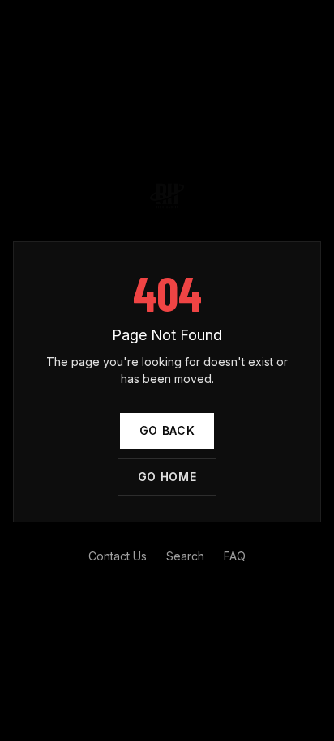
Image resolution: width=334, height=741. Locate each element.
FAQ (235, 556)
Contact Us (117, 556)
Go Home (167, 476)
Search (185, 556)
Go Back (167, 430)
